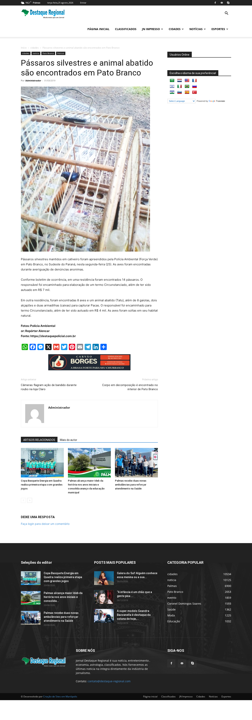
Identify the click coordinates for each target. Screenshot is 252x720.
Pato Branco (48, 53)
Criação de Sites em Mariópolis (60, 696)
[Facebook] (215, 3)
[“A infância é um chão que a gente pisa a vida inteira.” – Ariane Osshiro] (104, 597)
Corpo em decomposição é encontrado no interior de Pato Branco (130, 387)
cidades (34, 47)
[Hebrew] (172, 86)
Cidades (175, 29)
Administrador (33, 80)
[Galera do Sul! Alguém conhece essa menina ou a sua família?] (104, 578)
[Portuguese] (187, 86)
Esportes (218, 29)
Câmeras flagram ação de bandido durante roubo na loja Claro (49, 387)
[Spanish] (187, 92)
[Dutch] (179, 81)
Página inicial (98, 29)
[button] (226, 14)
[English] (187, 81)
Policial (60, 53)
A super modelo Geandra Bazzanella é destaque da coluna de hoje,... (134, 614)
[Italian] (179, 86)
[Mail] (222, 3)
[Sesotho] (172, 92)
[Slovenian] (179, 92)
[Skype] (228, 3)
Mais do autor (68, 439)
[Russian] (194, 86)
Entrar (83, 2)
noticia (36, 53)
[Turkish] (194, 92)
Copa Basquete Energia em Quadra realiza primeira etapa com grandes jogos (41, 484)
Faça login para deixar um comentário (45, 523)
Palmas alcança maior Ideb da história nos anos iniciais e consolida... (63, 596)
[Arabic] (172, 81)
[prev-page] (23, 500)
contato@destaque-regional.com (109, 681)
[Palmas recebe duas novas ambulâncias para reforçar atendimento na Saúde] (136, 462)
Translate (220, 101)
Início (24, 47)
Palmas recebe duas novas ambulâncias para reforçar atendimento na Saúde (130, 484)
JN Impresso (151, 29)
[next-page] (29, 500)
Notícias (196, 29)
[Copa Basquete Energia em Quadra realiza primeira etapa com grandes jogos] (42, 462)
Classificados (125, 29)
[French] (194, 81)
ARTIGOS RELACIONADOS (39, 439)
